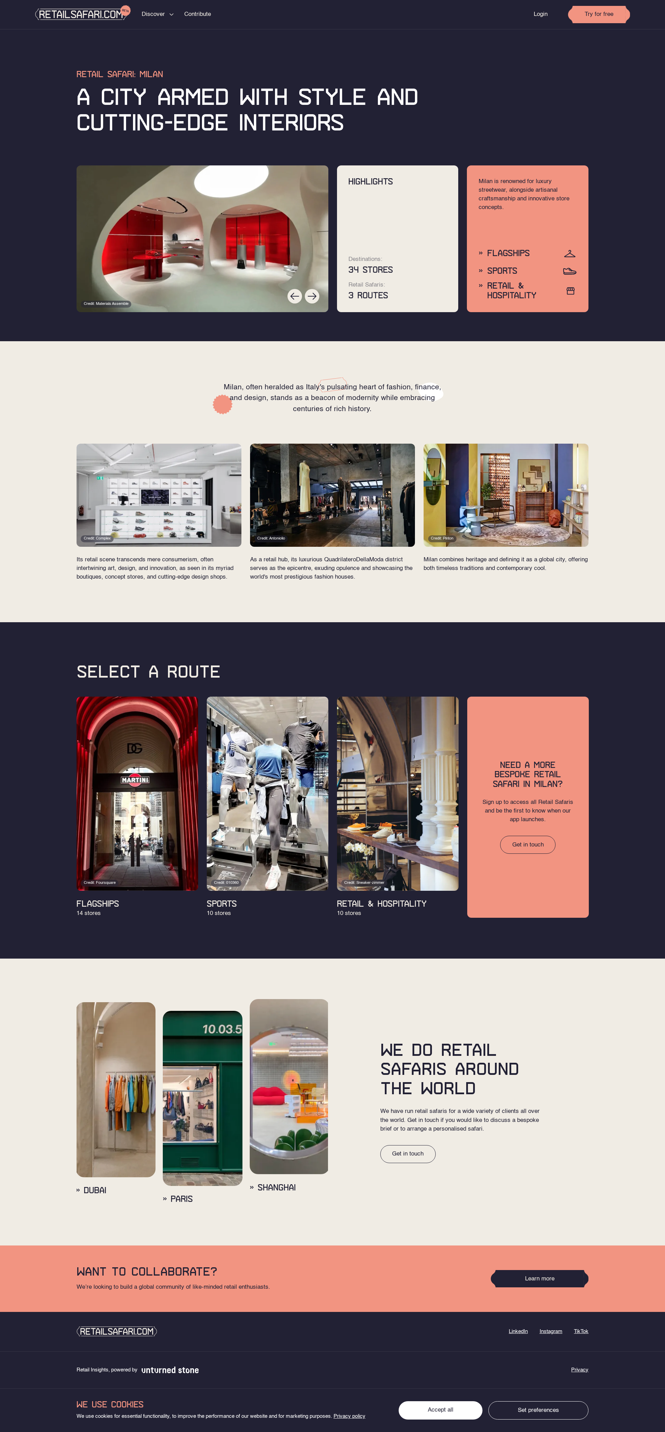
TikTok (581, 1331)
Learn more (540, 1279)
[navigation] (117, 1331)
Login (541, 14)
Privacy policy (349, 1416)
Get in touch (528, 845)
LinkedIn (518, 1331)
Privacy (579, 1370)
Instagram (551, 1331)
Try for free (599, 14)
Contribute (197, 14)
